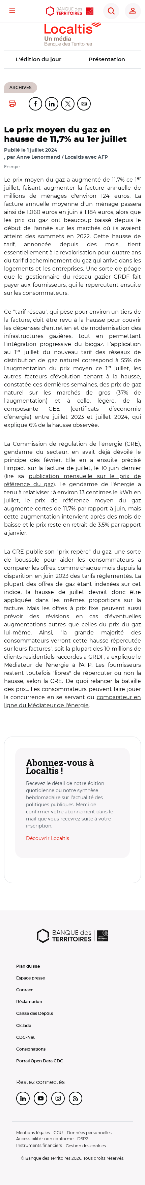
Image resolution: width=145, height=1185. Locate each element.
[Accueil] (69, 11)
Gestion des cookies (86, 1145)
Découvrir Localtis (47, 838)
